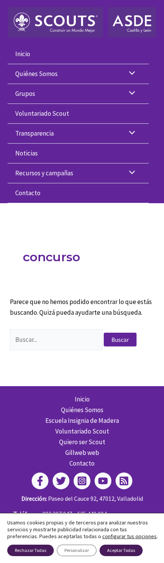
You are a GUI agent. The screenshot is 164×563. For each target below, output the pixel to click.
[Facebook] (40, 480)
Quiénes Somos (36, 74)
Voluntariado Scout (42, 113)
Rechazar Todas (30, 550)
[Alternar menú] (130, 74)
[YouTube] (103, 480)
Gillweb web (82, 452)
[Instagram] (82, 480)
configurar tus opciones (129, 536)
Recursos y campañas (44, 173)
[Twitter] (61, 480)
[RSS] (124, 480)
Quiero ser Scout (82, 442)
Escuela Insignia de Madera (82, 420)
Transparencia (34, 133)
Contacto (27, 193)
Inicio (22, 54)
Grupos (25, 93)
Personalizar (76, 550)
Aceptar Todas (121, 550)
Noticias (26, 153)
